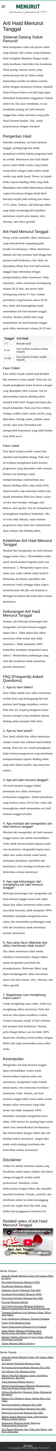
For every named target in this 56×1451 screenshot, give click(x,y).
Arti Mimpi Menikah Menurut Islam (21, 1363)
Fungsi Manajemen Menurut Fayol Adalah (24, 1326)
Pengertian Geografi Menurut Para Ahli (22, 1412)
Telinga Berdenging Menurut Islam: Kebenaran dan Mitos (27, 1393)
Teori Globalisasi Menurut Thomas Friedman (25, 1318)
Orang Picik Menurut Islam (16, 1322)
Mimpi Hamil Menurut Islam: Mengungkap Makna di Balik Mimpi (25, 1417)
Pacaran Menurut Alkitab (15, 1302)
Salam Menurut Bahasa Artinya (18, 1343)
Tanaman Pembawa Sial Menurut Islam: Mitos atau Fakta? (26, 1313)
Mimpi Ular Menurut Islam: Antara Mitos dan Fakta (26, 1399)
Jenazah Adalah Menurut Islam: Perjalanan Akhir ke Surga (28, 1277)
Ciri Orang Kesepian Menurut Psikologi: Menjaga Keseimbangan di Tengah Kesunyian (26, 1307)
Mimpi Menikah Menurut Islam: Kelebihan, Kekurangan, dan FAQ (25, 1376)
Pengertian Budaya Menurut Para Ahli (22, 1404)
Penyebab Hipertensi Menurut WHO (21, 1282)
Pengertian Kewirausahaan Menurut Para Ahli (26, 1367)
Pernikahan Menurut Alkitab (17, 1286)
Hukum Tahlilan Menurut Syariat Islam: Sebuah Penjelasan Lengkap (27, 1338)
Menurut (28, 1445)
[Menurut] (28, 6)
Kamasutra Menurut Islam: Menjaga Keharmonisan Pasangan (21, 1424)
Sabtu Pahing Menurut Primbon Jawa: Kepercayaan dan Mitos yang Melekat (22, 1331)
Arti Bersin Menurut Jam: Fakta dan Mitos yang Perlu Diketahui (27, 1430)
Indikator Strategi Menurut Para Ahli (21, 1290)
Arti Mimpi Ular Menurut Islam (19, 1371)
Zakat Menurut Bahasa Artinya (18, 1381)
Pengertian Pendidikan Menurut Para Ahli (24, 1408)
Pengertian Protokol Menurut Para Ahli (22, 1298)
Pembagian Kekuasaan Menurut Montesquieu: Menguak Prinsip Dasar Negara (26, 1386)
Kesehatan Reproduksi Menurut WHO (22, 1294)
